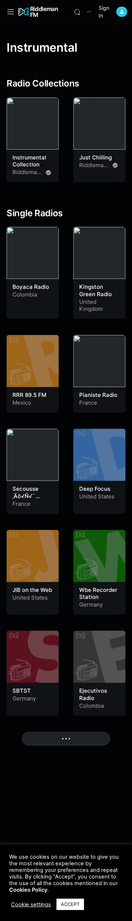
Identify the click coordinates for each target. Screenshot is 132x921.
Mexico (21, 402)
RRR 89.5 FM (29, 394)
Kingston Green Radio (95, 290)
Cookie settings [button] (31, 904)
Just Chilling (95, 157)
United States (96, 496)
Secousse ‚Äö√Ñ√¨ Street (25, 495)
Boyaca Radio (30, 286)
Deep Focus (94, 488)
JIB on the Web (32, 589)
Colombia (24, 294)
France (88, 402)
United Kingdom (91, 305)
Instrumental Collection (29, 161)
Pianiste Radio (98, 394)
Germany (91, 604)
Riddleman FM (44, 11)
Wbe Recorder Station (98, 593)
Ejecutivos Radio (93, 694)
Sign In (104, 12)
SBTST (21, 690)
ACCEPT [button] (70, 904)
